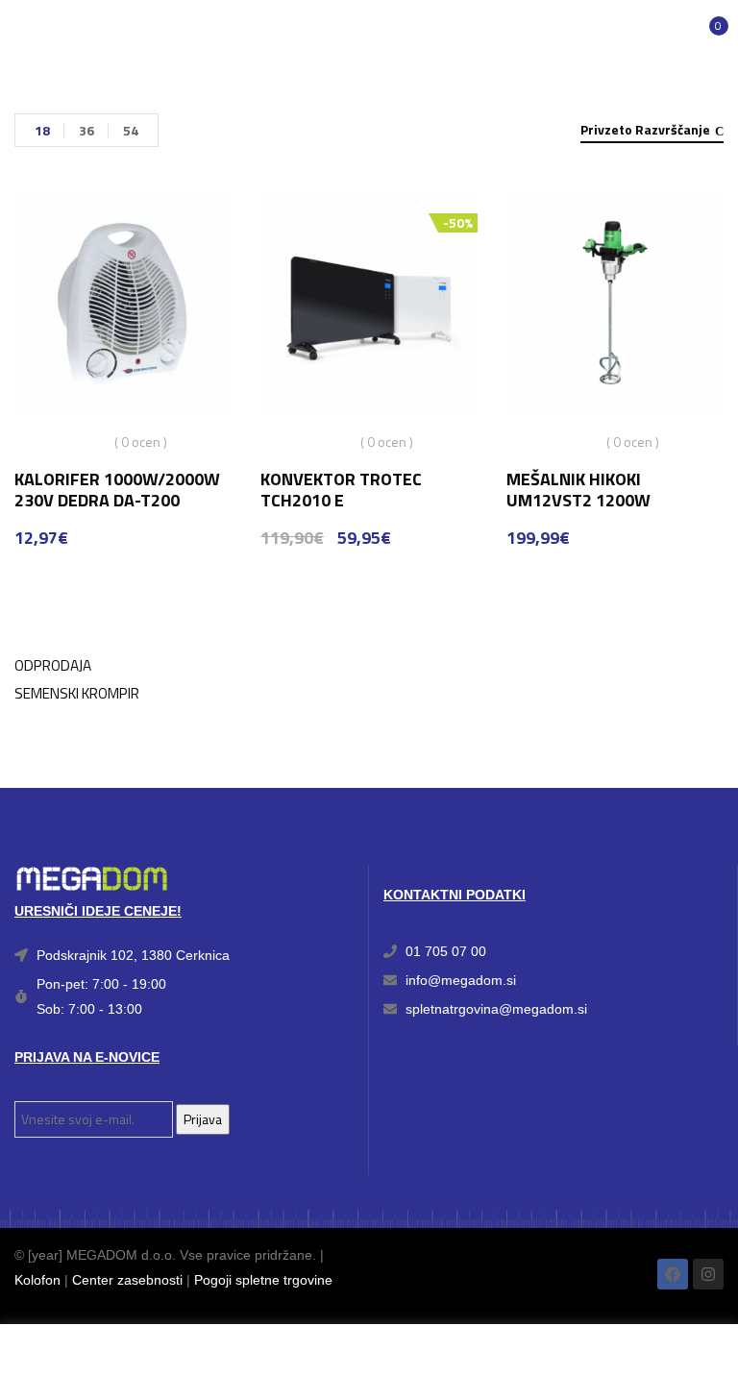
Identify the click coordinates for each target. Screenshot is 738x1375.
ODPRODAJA (52, 665)
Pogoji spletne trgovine (263, 1280)
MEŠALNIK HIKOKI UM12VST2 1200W (578, 489)
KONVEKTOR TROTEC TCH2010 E (341, 489)
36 (86, 130)
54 (130, 130)
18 (42, 130)
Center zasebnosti (127, 1280)
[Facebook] (672, 1274)
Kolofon (37, 1280)
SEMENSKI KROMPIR (76, 693)
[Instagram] (708, 1274)
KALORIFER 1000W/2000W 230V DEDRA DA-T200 (117, 489)
